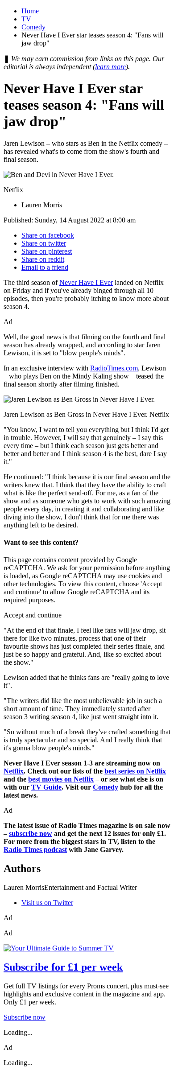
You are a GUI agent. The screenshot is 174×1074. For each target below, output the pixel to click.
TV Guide (46, 787)
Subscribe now (25, 1017)
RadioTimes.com (114, 368)
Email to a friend (44, 267)
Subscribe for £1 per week (63, 967)
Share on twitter (43, 243)
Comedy (33, 27)
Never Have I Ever (86, 282)
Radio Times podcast (35, 849)
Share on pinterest (46, 251)
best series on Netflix (135, 771)
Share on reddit (42, 259)
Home (30, 11)
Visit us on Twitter (47, 902)
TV (26, 19)
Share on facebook (47, 235)
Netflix (14, 771)
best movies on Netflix (61, 779)
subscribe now (30, 833)
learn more (110, 66)
